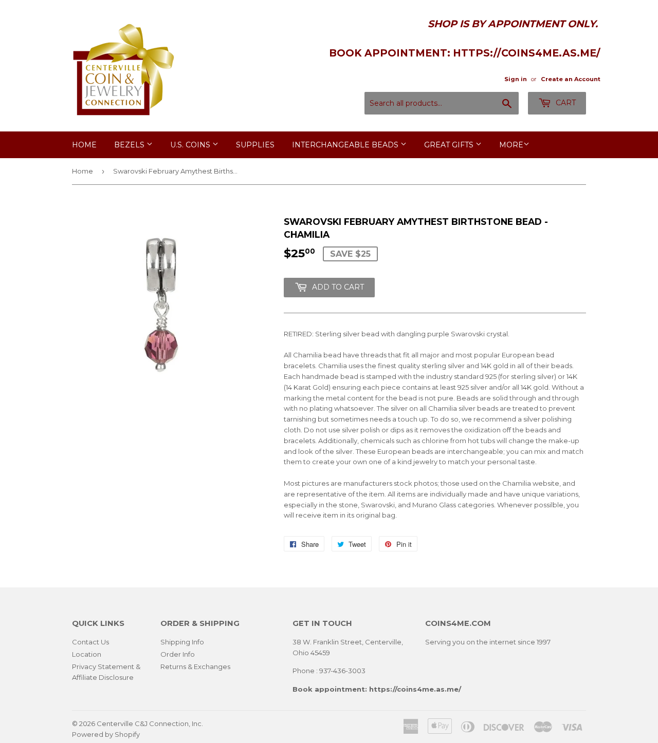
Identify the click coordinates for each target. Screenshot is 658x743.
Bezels (130, 144)
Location (86, 654)
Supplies (255, 144)
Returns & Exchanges (195, 666)
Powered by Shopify (106, 734)
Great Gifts (450, 144)
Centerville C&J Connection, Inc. (150, 723)
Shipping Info (182, 642)
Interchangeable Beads (346, 144)
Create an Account (570, 79)
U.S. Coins (191, 144)
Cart (565, 102)
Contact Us (90, 642)
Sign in (515, 79)
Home (84, 144)
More (511, 144)
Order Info (177, 654)
